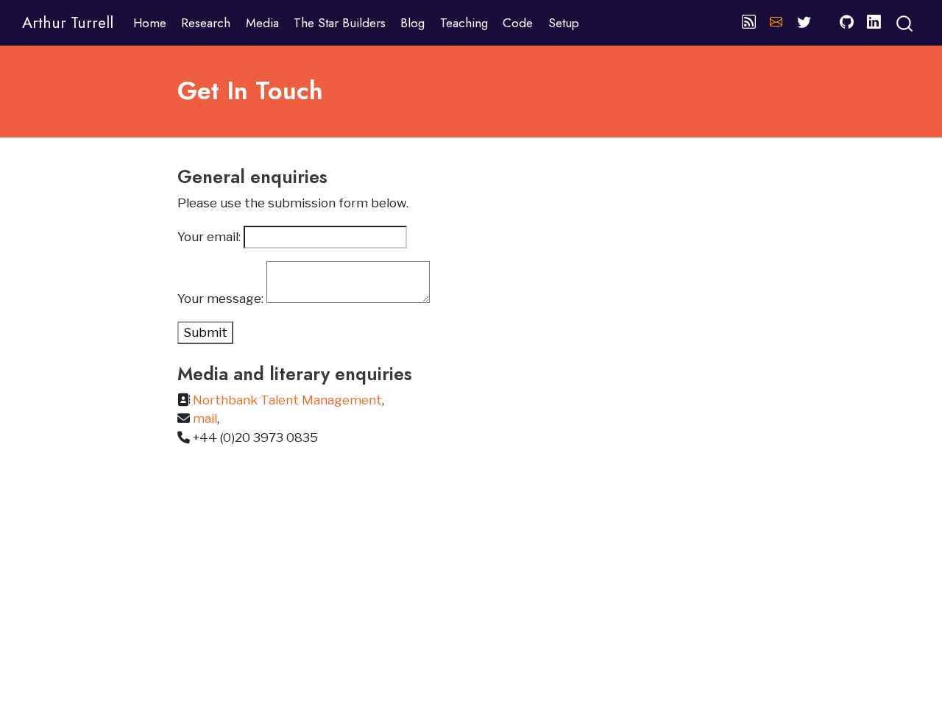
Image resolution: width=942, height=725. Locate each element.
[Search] (904, 22)
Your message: (221, 298)
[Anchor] (339, 175)
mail (205, 418)
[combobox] (905, 22)
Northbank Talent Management (287, 400)
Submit (205, 332)
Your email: (210, 236)
